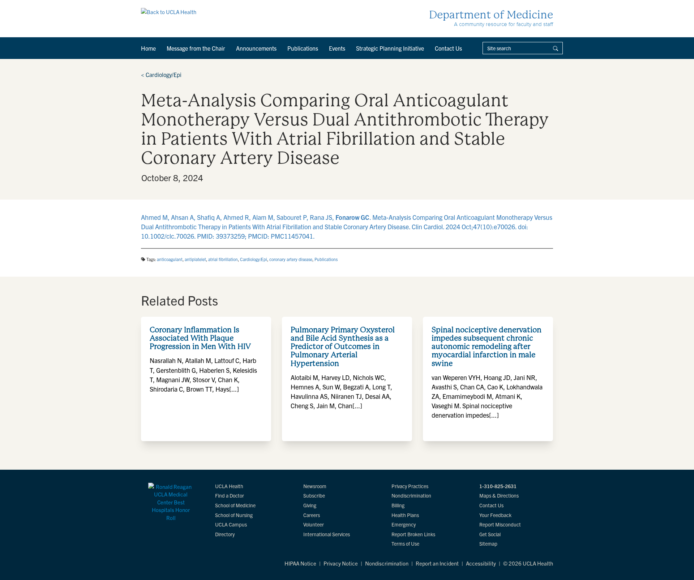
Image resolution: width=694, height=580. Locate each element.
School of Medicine (235, 505)
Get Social (490, 534)
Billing (397, 505)
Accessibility (481, 563)
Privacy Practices (409, 486)
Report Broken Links (413, 534)
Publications (302, 48)
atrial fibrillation (223, 259)
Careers (311, 515)
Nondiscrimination (411, 495)
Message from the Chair (196, 48)
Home (148, 48)
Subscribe (314, 495)
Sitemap (488, 543)
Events (337, 48)
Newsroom (314, 486)
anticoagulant (170, 259)
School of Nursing (234, 515)
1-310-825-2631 (498, 486)
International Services (326, 534)
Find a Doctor (229, 495)
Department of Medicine (491, 14)
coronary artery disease (290, 259)
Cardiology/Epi (161, 74)
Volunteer (313, 524)
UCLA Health (229, 486)
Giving (309, 505)
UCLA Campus (231, 524)
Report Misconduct (500, 524)
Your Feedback (495, 515)
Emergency (403, 524)
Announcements (256, 48)
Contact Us (448, 48)
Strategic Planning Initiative (390, 48)
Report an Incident (437, 563)
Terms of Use (405, 543)
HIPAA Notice (300, 563)
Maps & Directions (499, 495)
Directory (225, 534)
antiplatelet (195, 259)
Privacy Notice (341, 563)
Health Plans (405, 515)
